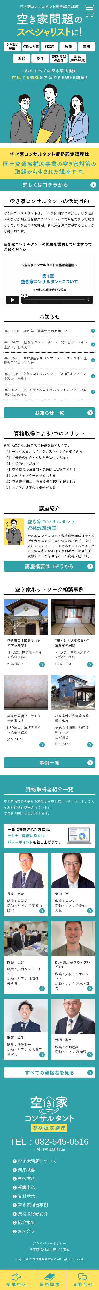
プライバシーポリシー (49, 1243)
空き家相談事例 (33, 1205)
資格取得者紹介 (33, 1213)
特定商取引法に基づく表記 (49, 1249)
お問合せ (26, 1231)
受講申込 (26, 1187)
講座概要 (26, 1170)
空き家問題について (37, 1161)
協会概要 (26, 1222)
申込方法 (26, 1178)
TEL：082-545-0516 (49, 1141)
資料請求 (26, 1196)
